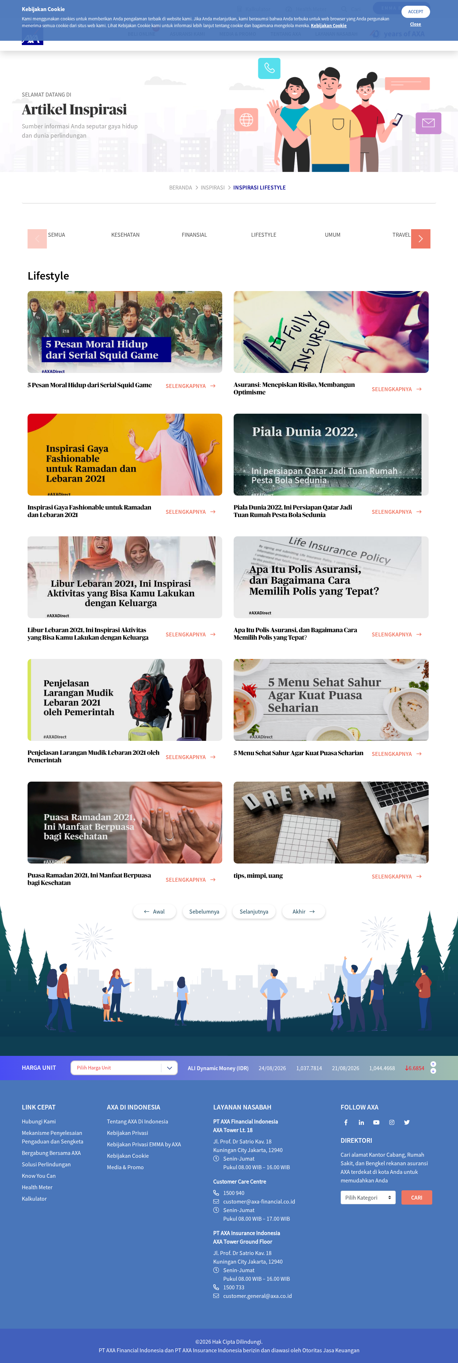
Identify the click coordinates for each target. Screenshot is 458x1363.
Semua (56, 234)
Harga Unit (39, 1068)
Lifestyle (263, 234)
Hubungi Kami (39, 1121)
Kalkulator (34, 1198)
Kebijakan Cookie (329, 25)
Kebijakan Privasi (127, 1132)
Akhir (300, 911)
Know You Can (39, 1175)
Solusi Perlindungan (46, 1164)
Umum (333, 234)
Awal (158, 911)
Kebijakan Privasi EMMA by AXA (144, 1144)
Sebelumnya (204, 911)
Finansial (194, 234)
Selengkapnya (186, 385)
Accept (415, 11)
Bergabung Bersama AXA (51, 1152)
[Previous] (37, 239)
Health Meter (37, 1187)
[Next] (420, 239)
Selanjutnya (254, 911)
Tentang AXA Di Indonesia (137, 1121)
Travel (402, 234)
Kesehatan (125, 234)
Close (415, 24)
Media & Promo (125, 1167)
